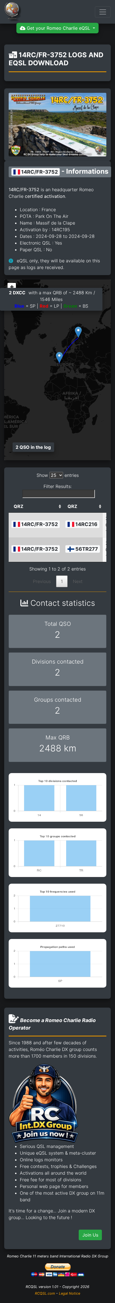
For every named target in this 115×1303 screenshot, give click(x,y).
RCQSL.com (45, 1293)
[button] (59, 357)
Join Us (90, 1235)
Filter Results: (58, 486)
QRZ (18, 506)
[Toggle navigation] (103, 12)
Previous (42, 581)
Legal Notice (69, 1293)
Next (78, 581)
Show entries (58, 475)
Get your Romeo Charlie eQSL (58, 28)
